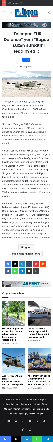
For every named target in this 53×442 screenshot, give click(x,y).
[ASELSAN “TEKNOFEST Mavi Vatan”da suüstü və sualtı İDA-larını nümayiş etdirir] (39, 360)
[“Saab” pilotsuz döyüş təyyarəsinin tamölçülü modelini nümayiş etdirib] (39, 313)
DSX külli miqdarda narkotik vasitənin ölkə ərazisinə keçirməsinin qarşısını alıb (12, 334)
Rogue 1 (27, 247)
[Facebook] (8, 264)
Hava (26, 60)
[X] (15, 264)
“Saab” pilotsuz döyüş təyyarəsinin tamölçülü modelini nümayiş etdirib (38, 332)
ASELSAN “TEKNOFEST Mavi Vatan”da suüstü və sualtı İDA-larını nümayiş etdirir (39, 380)
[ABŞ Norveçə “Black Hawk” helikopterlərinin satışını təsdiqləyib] (13, 360)
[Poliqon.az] (26, 12)
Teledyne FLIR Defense (27, 253)
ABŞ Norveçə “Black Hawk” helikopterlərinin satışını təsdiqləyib (12, 380)
